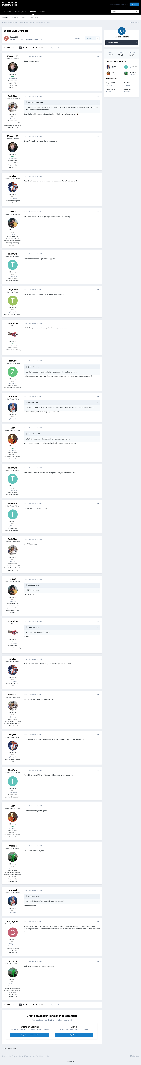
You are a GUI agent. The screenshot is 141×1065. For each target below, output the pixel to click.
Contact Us (70, 1062)
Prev (9, 48)
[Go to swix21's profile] (13, 223)
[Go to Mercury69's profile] (13, 67)
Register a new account (29, 1035)
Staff (23, 17)
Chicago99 (12, 921)
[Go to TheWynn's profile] (13, 265)
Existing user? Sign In (118, 4)
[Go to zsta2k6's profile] (13, 372)
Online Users (33, 17)
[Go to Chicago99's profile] (13, 932)
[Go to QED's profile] (13, 439)
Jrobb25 (13, 846)
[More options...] (98, 56)
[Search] (137, 11)
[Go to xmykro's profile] (13, 187)
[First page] (4, 47)
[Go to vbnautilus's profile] (13, 334)
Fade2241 (12, 96)
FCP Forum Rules (113, 43)
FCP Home (7, 12)
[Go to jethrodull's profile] (13, 408)
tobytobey (13, 289)
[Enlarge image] (77, 114)
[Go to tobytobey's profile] (13, 301)
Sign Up (134, 4)
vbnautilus (13, 323)
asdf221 (15, 37)
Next (41, 48)
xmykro (12, 176)
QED (13, 428)
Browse (33, 12)
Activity (42, 12)
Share (79, 38)
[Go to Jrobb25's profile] (13, 857)
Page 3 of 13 (55, 48)
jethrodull (12, 396)
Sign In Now (74, 1035)
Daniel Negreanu (20, 12)
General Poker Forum (34, 39)
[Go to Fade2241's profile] (13, 107)
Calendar (15, 17)
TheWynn (12, 254)
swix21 (12, 212)
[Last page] (46, 47)
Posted (33, 56)
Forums (5, 17)
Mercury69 (12, 56)
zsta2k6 (13, 361)
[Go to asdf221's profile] (6, 38)
